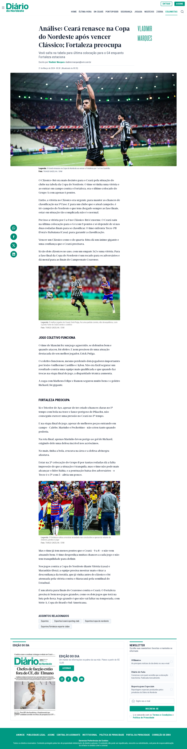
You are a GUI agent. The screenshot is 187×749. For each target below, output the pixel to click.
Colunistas (171, 11)
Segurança (126, 11)
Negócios (149, 11)
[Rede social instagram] (62, 679)
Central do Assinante (68, 735)
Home (74, 11)
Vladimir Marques (145, 33)
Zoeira (159, 11)
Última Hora (85, 11)
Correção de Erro (161, 735)
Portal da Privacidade (138, 735)
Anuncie (20, 735)
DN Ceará (98, 11)
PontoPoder (112, 11)
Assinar (66, 668)
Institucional (89, 735)
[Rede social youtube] (81, 679)
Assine (51, 735)
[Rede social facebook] (68, 679)
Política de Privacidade (143, 717)
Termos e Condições (162, 715)
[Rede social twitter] (75, 679)
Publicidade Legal (36, 735)
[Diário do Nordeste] (17, 7)
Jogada (138, 11)
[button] (3, 7)
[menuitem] (74, 11)
